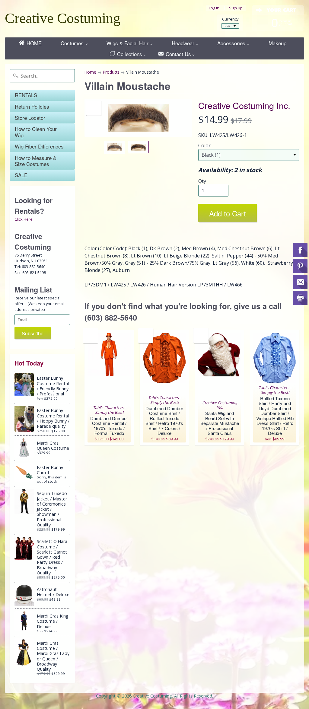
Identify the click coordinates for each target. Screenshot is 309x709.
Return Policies (32, 106)
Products (111, 72)
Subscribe (32, 333)
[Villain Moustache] (114, 147)
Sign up (236, 8)
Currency (230, 19)
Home (90, 72)
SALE (21, 175)
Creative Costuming (62, 18)
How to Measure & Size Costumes (35, 161)
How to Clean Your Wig (36, 132)
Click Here (23, 219)
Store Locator (30, 117)
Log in (214, 8)
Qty (202, 181)
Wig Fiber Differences (39, 146)
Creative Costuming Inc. (244, 105)
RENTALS (26, 95)
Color (204, 145)
